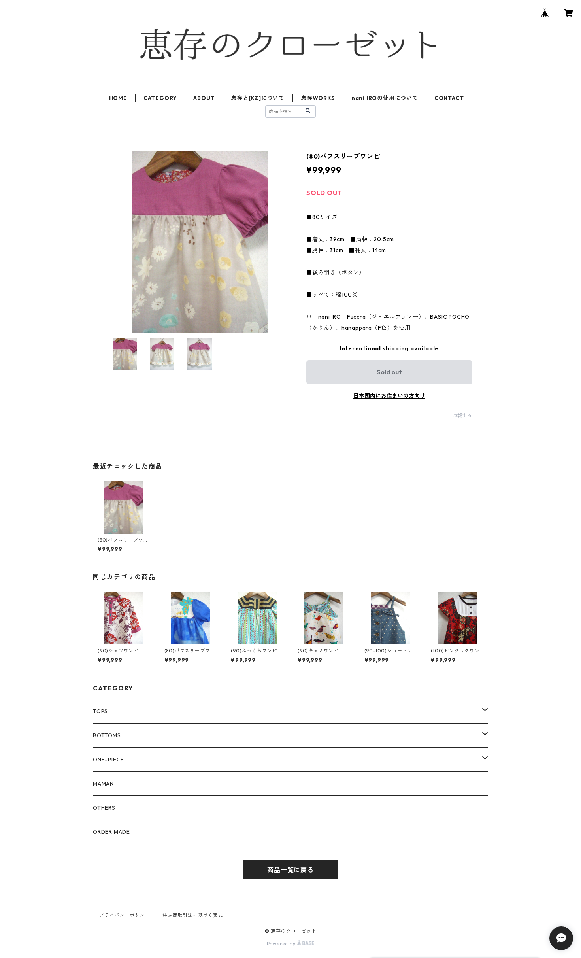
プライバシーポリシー (124, 915)
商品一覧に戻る (290, 870)
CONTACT (449, 98)
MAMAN (103, 783)
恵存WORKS (318, 98)
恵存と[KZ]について (258, 98)
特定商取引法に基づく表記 (192, 915)
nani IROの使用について (384, 98)
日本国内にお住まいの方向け (389, 395)
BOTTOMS (107, 735)
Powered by (282, 944)
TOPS (100, 711)
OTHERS (104, 807)
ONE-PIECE (108, 759)
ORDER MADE (111, 831)
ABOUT (204, 98)
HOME (118, 98)
